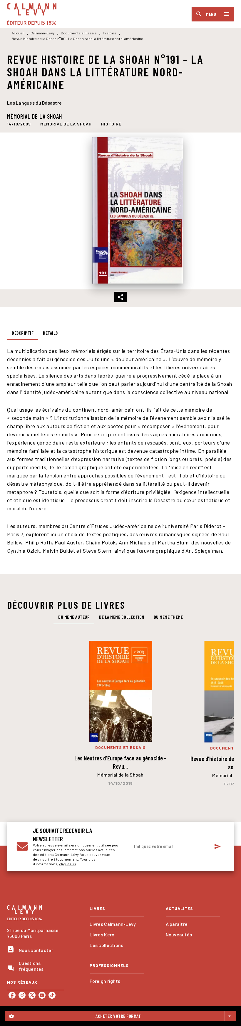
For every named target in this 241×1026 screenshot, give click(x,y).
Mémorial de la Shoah (34, 116)
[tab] (22, 333)
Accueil (18, 33)
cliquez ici (67, 864)
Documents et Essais (79, 33)
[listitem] (12, 995)
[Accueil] (31, 14)
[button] (66, 124)
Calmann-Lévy (43, 33)
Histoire (109, 33)
